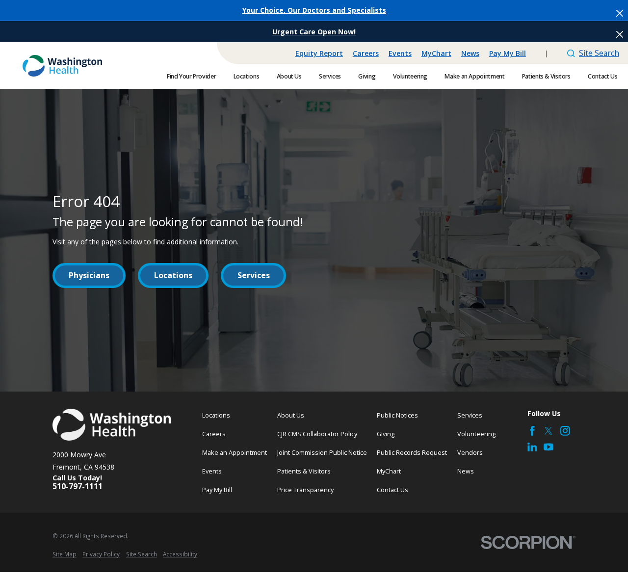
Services (253, 275)
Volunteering (476, 433)
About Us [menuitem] (289, 76)
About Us (290, 415)
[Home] (62, 66)
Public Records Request (412, 452)
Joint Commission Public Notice (322, 452)
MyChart (436, 53)
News (470, 53)
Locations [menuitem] (247, 76)
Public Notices (397, 415)
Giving (385, 433)
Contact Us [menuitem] (602, 76)
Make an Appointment (234, 452)
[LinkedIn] (532, 447)
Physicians (89, 275)
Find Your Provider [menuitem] (191, 76)
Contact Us (392, 489)
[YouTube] (548, 447)
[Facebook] (532, 431)
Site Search (599, 53)
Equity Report (319, 53)
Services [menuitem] (330, 76)
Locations (173, 275)
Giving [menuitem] (366, 76)
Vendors (470, 452)
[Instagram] (565, 431)
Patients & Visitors (304, 471)
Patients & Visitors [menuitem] (546, 76)
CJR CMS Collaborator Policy (317, 433)
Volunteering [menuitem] (410, 76)
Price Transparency (305, 489)
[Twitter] (548, 431)
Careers (366, 53)
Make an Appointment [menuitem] (474, 76)
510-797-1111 (77, 487)
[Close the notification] (619, 13)
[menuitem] (64, 554)
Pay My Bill (507, 53)
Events (400, 53)
